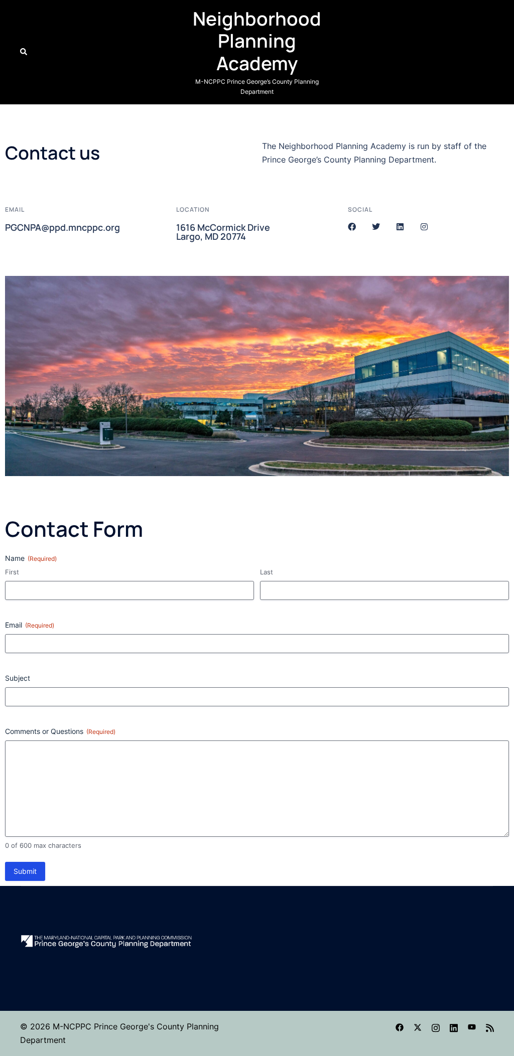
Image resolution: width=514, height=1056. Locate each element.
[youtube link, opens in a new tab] (472, 1026)
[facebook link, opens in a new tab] (400, 1026)
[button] (24, 52)
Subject (17, 678)
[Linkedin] (400, 227)
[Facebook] (352, 227)
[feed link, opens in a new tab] (490, 1026)
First (12, 572)
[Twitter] (376, 227)
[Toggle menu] (490, 52)
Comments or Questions (60, 731)
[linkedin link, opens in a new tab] (454, 1026)
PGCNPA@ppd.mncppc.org (62, 227)
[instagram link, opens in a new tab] (436, 1026)
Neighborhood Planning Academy (257, 41)
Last (266, 572)
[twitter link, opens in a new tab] (418, 1026)
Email (29, 625)
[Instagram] (424, 227)
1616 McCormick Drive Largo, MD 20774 (223, 231)
